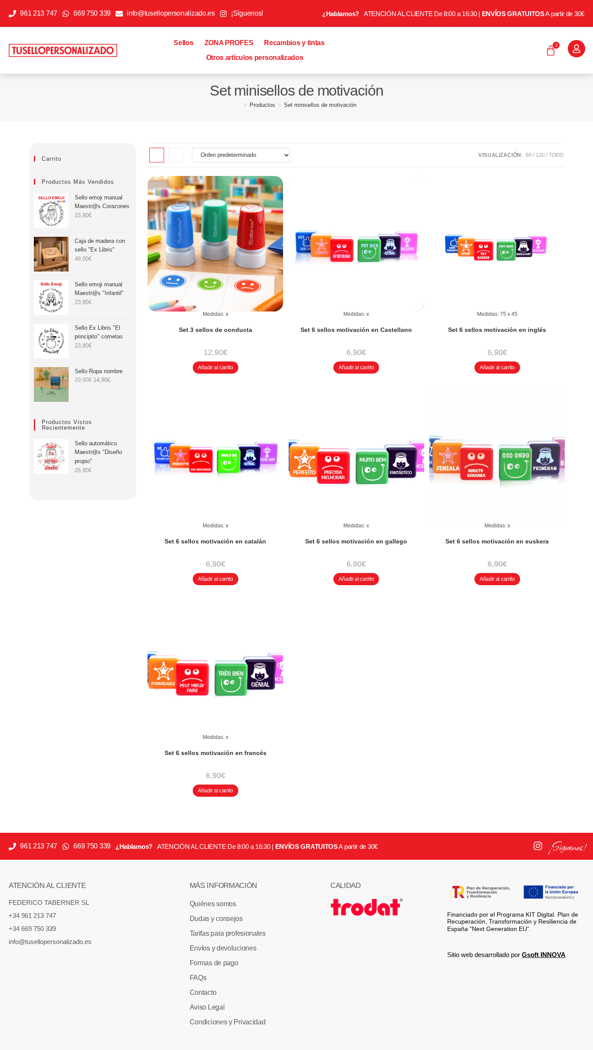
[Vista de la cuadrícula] (156, 155)
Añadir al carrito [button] (215, 367)
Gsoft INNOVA (544, 954)
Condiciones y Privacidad (228, 1022)
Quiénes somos (213, 904)
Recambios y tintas (294, 42)
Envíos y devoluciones (223, 948)
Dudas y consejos (216, 918)
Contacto (203, 992)
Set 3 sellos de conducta (215, 329)
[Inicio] (239, 105)
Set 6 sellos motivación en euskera (497, 541)
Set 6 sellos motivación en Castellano (356, 329)
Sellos (183, 42)
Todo (556, 155)
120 (540, 155)
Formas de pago (214, 963)
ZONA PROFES (229, 42)
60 (529, 155)
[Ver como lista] (175, 155)
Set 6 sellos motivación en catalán (215, 541)
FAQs (198, 977)
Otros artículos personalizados (254, 57)
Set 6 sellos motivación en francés (216, 752)
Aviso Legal (207, 1007)
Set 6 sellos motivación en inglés (497, 329)
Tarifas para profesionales (228, 933)
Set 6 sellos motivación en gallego (356, 541)
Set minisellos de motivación (320, 105)
